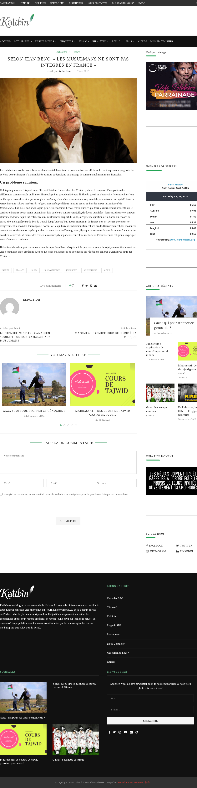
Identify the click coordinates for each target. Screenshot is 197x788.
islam (34, 270)
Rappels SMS (57, 3)
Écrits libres (44, 41)
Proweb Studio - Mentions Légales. (134, 782)
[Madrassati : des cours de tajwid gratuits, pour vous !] (102, 384)
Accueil (5, 41)
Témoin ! (25, 3)
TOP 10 (116, 41)
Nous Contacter (97, 3)
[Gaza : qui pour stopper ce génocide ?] (34, 384)
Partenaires (76, 3)
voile (107, 270)
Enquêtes (66, 41)
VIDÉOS (142, 41)
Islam (83, 41)
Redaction (64, 71)
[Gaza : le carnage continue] (160, 393)
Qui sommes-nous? (123, 3)
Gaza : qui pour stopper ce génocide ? (34, 411)
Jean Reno (71, 270)
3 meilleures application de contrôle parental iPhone (157, 349)
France (76, 52)
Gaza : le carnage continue (156, 409)
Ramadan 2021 (8, 3)
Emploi (142, 3)
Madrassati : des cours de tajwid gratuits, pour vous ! (19, 761)
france (20, 270)
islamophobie (52, 270)
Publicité (40, 3)
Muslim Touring (161, 41)
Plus (129, 41)
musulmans (90, 270)
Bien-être (99, 41)
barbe (6, 270)
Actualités (22, 41)
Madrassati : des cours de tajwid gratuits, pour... (102, 412)
